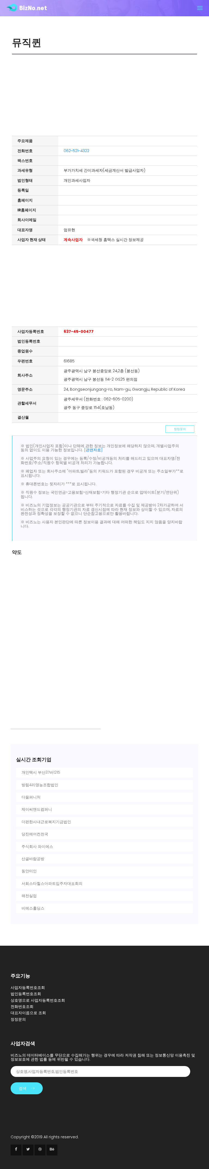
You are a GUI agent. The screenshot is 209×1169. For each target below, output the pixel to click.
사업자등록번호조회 (28, 987)
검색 (22, 1088)
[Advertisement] (105, 95)
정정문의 (180, 429)
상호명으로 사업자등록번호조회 (38, 1000)
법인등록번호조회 (26, 993)
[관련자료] (93, 450)
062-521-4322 (76, 150)
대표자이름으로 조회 (28, 1013)
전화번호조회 (22, 1006)
